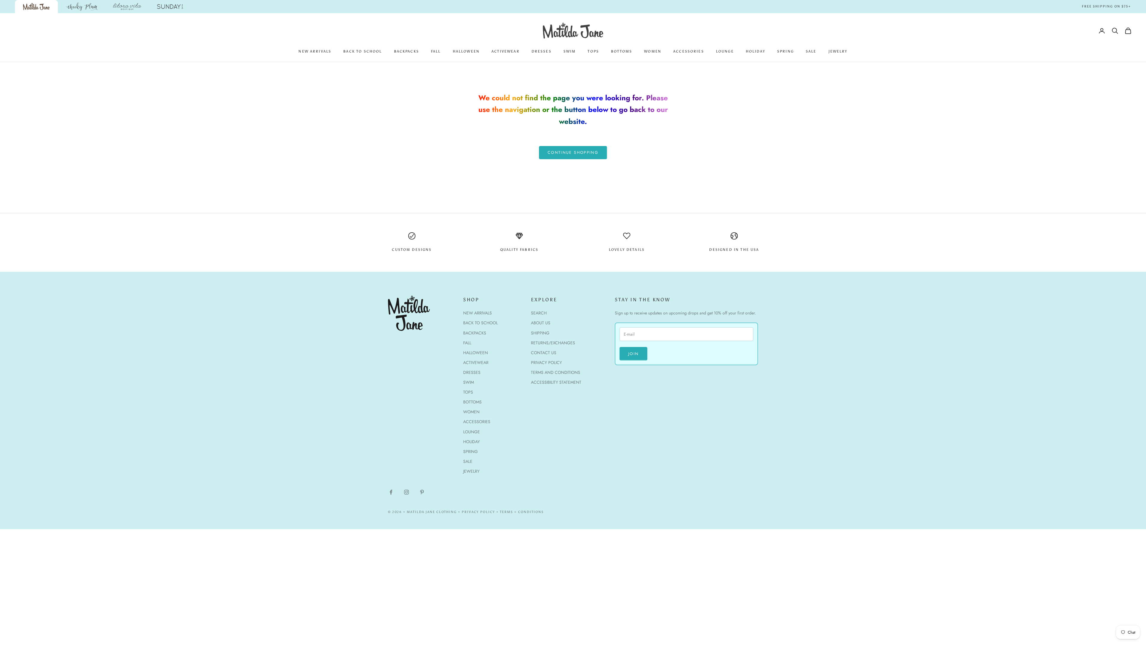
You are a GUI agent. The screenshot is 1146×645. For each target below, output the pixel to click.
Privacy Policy (546, 363)
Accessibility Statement (556, 382)
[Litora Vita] (127, 6)
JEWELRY (838, 51)
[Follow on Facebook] (391, 492)
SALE (811, 51)
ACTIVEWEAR (506, 51)
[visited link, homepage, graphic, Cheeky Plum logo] (82, 6)
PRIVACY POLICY (478, 512)
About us (540, 323)
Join (633, 354)
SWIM (569, 51)
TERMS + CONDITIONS (522, 512)
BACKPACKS (406, 51)
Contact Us (543, 353)
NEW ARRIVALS (314, 51)
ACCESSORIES (688, 51)
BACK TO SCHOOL (362, 51)
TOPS (593, 51)
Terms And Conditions (555, 372)
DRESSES (542, 51)
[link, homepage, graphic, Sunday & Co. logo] (170, 6)
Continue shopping (573, 152)
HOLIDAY (755, 51)
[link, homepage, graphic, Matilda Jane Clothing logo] (36, 6)
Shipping (540, 333)
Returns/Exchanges (553, 343)
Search (539, 313)
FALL (436, 51)
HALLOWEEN (466, 51)
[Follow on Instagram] (406, 492)
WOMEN (652, 51)
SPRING (785, 51)
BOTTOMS (621, 51)
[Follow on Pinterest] (422, 492)
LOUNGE (725, 51)
